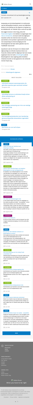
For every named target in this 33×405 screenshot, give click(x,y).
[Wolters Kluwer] (6, 4)
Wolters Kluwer (4, 373)
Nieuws (13, 69)
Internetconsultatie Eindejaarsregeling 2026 (13, 269)
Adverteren (3, 365)
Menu (5, 8)
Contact (3, 362)
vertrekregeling (20, 55)
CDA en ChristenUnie (7, 36)
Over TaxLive (4, 360)
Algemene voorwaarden (23, 397)
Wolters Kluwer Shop (6, 375)
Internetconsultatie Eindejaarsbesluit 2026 (13, 285)
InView (2, 372)
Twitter (6, 349)
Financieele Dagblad (7, 34)
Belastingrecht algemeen (13, 72)
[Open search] (30, 4)
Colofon (3, 363)
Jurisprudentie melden (6, 358)
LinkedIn (7, 350)
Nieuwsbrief (7, 347)
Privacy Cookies (13, 397)
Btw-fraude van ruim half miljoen (11, 127)
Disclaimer (6, 397)
